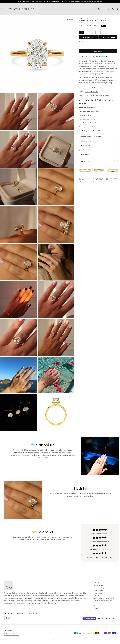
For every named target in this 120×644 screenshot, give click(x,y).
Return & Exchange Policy (101, 588)
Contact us (97, 608)
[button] (4, 9)
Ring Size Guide (98, 595)
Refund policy (30, 640)
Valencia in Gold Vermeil (93, 88)
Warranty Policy (98, 590)
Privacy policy (38, 640)
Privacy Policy (98, 593)
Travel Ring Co (12, 640)
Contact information (66, 640)
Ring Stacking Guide (108, 37)
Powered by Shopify (20, 640)
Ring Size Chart (88, 37)
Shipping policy (56, 640)
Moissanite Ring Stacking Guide (103, 601)
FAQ (95, 603)
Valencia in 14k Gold (91, 92)
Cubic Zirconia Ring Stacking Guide (104, 598)
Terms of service (47, 640)
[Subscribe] (34, 618)
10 (115, 32)
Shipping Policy (98, 585)
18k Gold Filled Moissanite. (101, 96)
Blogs (95, 606)
